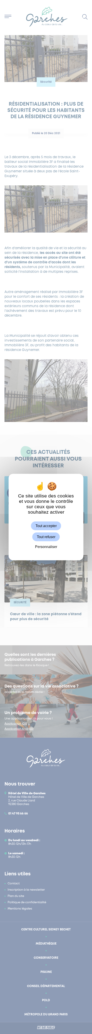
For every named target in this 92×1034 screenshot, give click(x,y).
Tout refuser (46, 537)
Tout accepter (46, 526)
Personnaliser (46, 547)
